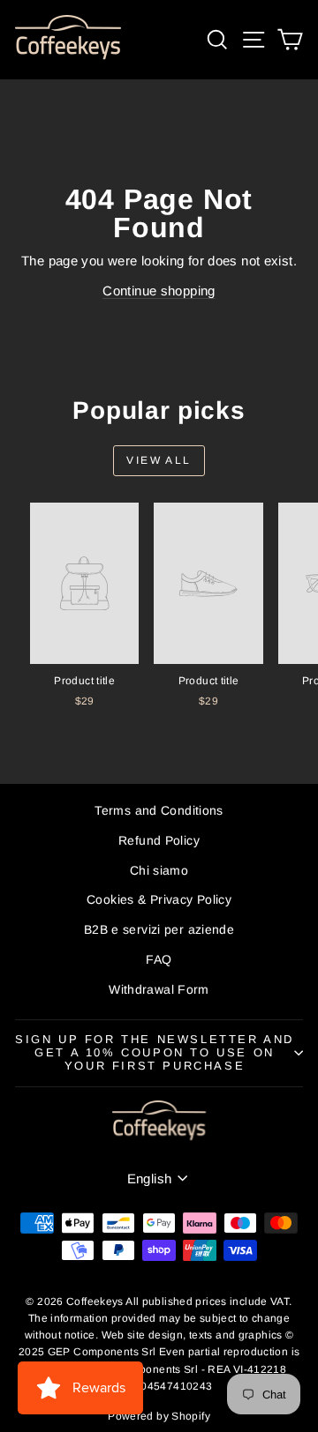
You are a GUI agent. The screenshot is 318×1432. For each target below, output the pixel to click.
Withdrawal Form (159, 989)
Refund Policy (159, 840)
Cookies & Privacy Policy (159, 899)
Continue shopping (158, 290)
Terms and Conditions (159, 810)
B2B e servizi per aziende (159, 929)
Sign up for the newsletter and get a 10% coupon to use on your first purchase (154, 1052)
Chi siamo (159, 870)
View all (158, 460)
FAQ (158, 959)
